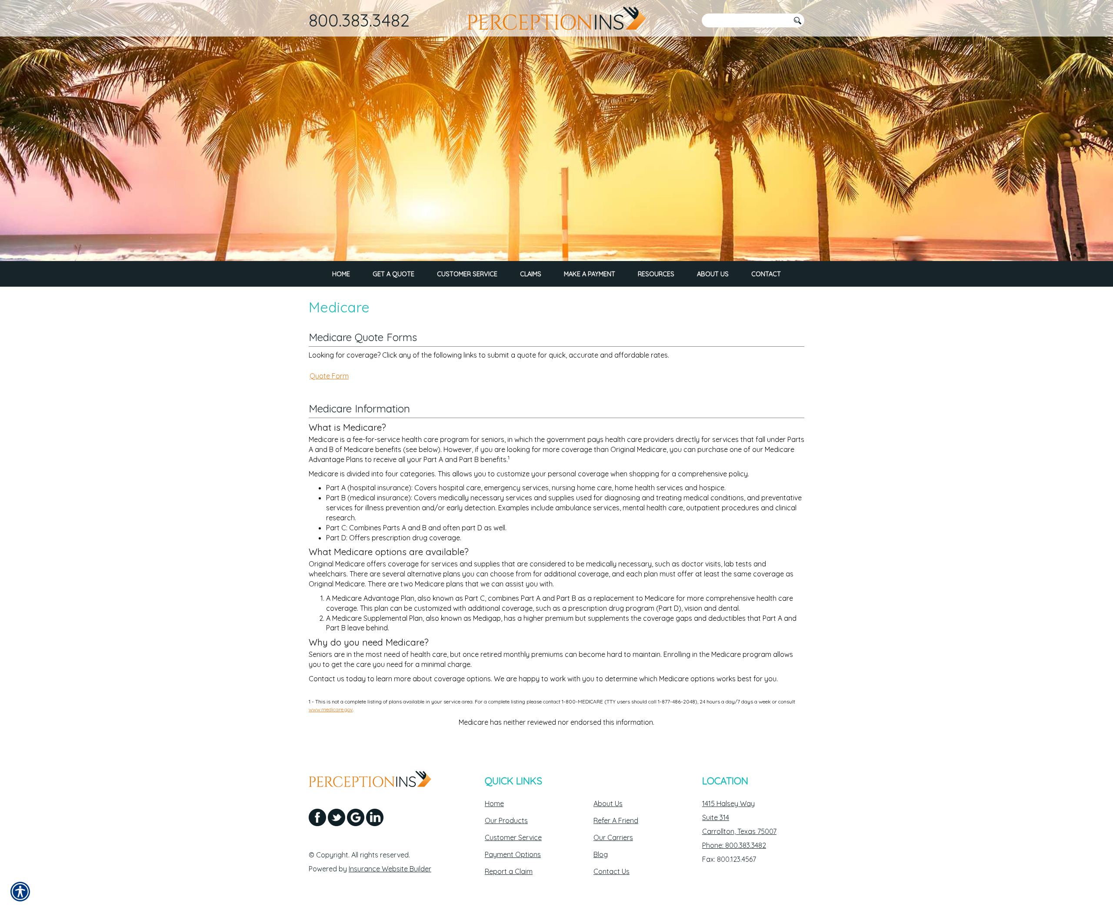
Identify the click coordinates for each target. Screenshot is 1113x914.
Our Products (506, 820)
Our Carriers (613, 837)
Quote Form (329, 376)
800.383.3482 (359, 20)
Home (494, 803)
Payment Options (513, 854)
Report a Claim (509, 871)
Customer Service (513, 837)
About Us (608, 803)
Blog (600, 854)
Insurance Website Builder (390, 868)
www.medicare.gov (331, 709)
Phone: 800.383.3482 (734, 845)
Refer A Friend (615, 820)
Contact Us (611, 871)
